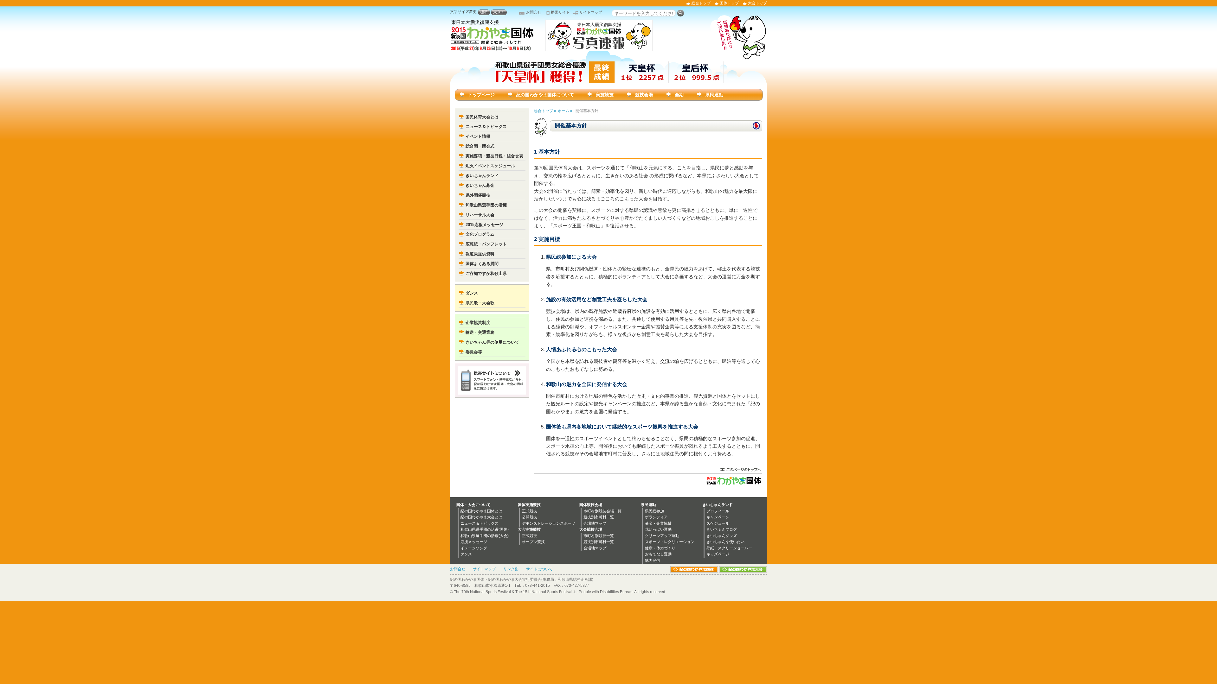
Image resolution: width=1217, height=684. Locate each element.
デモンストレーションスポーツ (548, 523)
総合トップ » (545, 111)
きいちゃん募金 (480, 185)
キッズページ (717, 554)
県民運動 (714, 94)
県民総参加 (654, 511)
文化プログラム (480, 234)
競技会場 (644, 94)
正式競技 (529, 511)
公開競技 (529, 517)
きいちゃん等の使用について (492, 342)
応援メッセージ (473, 542)
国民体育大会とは (482, 117)
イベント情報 (478, 136)
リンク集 (510, 569)
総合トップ (701, 3)
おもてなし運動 (658, 554)
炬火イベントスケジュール (490, 165)
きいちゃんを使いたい (725, 542)
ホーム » (565, 111)
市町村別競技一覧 (598, 536)
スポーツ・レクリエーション (669, 542)
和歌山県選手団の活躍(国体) (484, 529)
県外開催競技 (478, 195)
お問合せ (533, 12)
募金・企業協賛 (658, 523)
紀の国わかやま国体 (694, 569)
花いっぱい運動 (658, 529)
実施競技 (605, 94)
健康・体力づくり (660, 548)
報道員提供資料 (480, 253)
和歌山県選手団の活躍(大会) (484, 536)
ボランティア (656, 517)
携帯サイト (560, 12)
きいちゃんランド (482, 175)
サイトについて (539, 569)
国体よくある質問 (482, 263)
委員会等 (474, 352)
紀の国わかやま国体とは (481, 511)
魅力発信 (652, 560)
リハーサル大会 (480, 214)
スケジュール (717, 523)
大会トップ (757, 3)
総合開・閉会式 (480, 146)
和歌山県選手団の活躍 (486, 205)
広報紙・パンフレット (486, 244)
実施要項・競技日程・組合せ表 (494, 156)
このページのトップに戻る (740, 470)
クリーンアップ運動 (662, 536)
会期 (679, 94)
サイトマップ (590, 12)
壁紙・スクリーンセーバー (729, 548)
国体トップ (729, 3)
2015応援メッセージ (484, 224)
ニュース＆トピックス (486, 126)
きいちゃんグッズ (721, 536)
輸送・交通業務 (480, 332)
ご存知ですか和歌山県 (486, 273)
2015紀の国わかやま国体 (733, 480)
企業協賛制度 (478, 322)
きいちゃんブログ (721, 529)
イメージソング (473, 548)
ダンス (472, 293)
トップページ (481, 94)
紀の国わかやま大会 (743, 569)
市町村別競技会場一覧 (602, 511)
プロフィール (717, 511)
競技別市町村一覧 (598, 517)
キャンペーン (717, 517)
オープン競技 (533, 542)
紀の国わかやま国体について (545, 94)
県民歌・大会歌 (480, 303)
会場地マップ (594, 523)
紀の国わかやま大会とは (481, 517)
